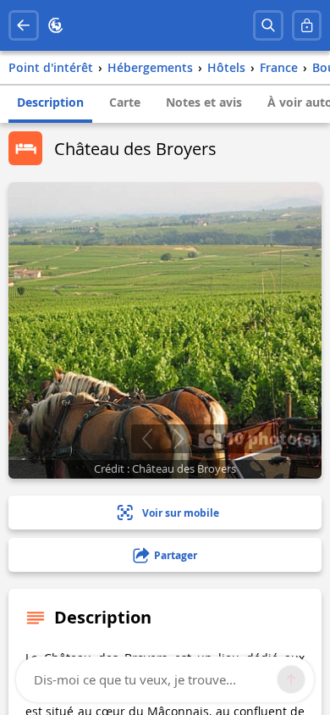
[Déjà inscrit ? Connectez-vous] (307, 25)
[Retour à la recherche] (23, 25)
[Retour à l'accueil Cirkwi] (55, 25)
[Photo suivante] (178, 439)
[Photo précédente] (146, 439)
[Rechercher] (268, 25)
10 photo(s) (269, 438)
